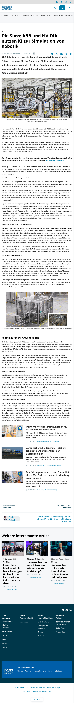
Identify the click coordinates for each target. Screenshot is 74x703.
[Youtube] (67, 610)
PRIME (4, 615)
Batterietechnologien (53, 466)
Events (50, 671)
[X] (57, 53)
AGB (27, 688)
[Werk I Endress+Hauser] (12, 477)
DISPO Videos (60, 628)
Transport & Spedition (27, 618)
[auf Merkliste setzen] (34, 53)
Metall (4, 639)
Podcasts (59, 618)
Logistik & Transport (44, 622)
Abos (44, 671)
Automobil (5, 628)
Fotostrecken (60, 632)
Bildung (40, 632)
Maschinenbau (27, 15)
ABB (50, 519)
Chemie (4, 635)
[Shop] (70, 2)
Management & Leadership (43, 627)
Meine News (6, 618)
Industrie (15, 15)
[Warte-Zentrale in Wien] (12, 453)
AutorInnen (28, 671)
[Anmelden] (62, 7)
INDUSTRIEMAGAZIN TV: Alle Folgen (63, 623)
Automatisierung (51, 490)
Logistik (22, 615)
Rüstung (4, 647)
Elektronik (41, 466)
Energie (56, 441)
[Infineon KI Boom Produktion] (12, 431)
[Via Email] (66, 53)
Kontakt (42, 688)
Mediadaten (58, 671)
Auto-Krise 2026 (7, 622)
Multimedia (60, 615)
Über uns (20, 671)
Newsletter (37, 671)
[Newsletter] (61, 2)
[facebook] (52, 53)
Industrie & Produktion (45, 618)
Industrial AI (41, 519)
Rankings (41, 615)
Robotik (68, 517)
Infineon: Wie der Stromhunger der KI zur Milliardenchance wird (46, 428)
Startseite (5, 15)
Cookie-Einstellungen (53, 688)
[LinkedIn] (61, 53)
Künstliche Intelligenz (44, 441)
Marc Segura (66, 519)
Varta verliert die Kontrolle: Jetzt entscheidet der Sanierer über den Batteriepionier (46, 450)
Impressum (34, 688)
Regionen (41, 636)
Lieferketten (24, 622)
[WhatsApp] (70, 53)
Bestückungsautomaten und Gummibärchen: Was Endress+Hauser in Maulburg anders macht (48, 475)
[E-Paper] (57, 2)
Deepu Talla (66, 521)
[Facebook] (63, 610)
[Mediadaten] (66, 2)
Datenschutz (19, 688)
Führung (40, 490)
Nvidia (56, 519)
